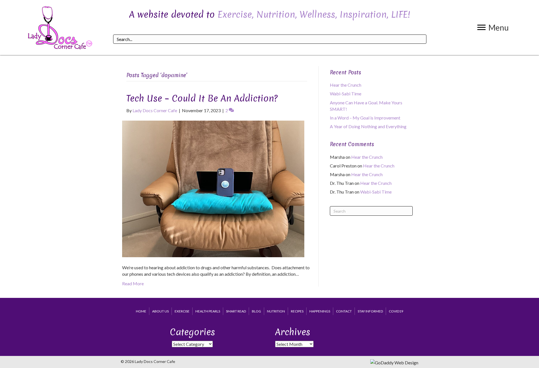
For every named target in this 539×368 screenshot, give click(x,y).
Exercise (182, 311)
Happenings (319, 311)
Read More (133, 283)
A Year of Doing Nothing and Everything (368, 126)
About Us (160, 311)
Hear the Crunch (345, 85)
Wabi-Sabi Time (345, 93)
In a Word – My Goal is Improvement (365, 117)
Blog (256, 311)
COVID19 (396, 311)
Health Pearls (207, 311)
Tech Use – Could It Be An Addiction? (202, 98)
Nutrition (276, 311)
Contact (344, 311)
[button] (493, 27)
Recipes (297, 311)
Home (141, 311)
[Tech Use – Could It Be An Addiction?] (213, 188)
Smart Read (236, 311)
